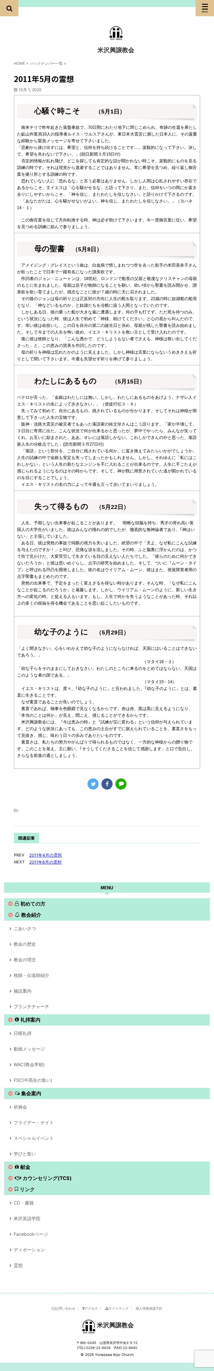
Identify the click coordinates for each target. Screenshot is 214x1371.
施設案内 (22, 991)
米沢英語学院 (27, 1218)
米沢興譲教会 (116, 50)
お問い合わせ (65, 1308)
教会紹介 (31, 915)
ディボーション (29, 1249)
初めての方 (32, 904)
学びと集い (25, 1154)
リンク (27, 1189)
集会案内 (31, 1093)
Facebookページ (31, 1234)
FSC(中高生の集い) (33, 1080)
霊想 (18, 1265)
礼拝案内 (30, 1020)
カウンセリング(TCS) (47, 1178)
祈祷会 (20, 1107)
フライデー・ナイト (34, 1122)
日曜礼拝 (22, 1033)
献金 (25, 1167)
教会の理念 (25, 959)
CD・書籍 (24, 1203)
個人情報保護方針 (149, 1308)
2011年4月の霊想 (45, 855)
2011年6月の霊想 (45, 862)
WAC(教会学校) (29, 1064)
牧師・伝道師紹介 (31, 975)
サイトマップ (118, 1308)
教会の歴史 (25, 944)
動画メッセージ (29, 1049)
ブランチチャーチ (31, 1006)
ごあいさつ (25, 928)
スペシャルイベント (34, 1138)
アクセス (91, 1308)
